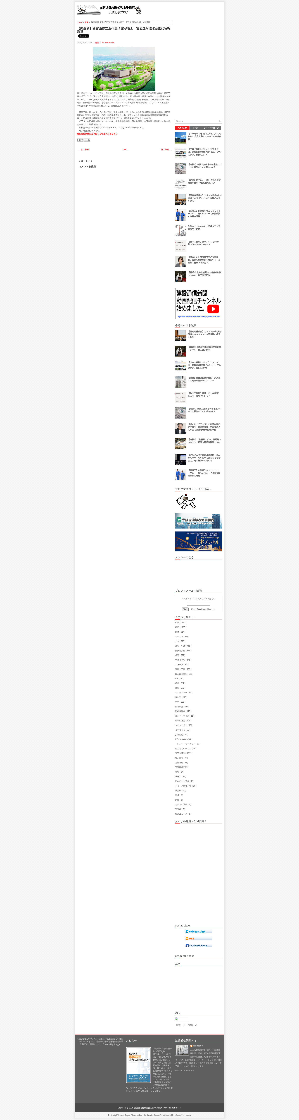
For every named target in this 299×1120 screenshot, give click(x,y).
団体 (177, 632)
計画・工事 (180, 669)
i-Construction (181, 739)
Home (80, 22)
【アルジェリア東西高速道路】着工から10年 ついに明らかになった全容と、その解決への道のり (204, 458)
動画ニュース (181, 814)
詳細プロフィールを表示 (184, 1070)
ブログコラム (181, 725)
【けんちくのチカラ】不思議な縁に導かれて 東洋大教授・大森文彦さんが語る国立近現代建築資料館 (204, 427)
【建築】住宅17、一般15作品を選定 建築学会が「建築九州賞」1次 (205, 181)
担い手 (178, 697)
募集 (177, 683)
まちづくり (180, 730)
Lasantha (142, 1115)
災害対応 (179, 734)
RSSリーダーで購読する (186, 1025)
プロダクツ (180, 660)
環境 (177, 772)
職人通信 (179, 757)
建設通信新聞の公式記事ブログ (148, 1107)
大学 (177, 702)
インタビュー (181, 692)
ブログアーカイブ (211, 128)
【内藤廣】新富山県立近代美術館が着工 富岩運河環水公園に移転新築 (124, 30)
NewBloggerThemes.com (181, 1115)
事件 (177, 795)
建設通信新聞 (198, 1046)
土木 (177, 641)
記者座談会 (180, 711)
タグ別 (195, 128)
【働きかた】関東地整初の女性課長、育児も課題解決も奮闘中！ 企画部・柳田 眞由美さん (204, 260)
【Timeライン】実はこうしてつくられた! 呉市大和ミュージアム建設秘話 (204, 136)
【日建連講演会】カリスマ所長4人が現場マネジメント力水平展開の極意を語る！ (204, 198)
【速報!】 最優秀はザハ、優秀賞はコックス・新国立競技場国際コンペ (204, 441)
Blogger (117, 1044)
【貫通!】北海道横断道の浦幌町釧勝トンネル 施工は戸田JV (204, 274)
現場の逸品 (180, 720)
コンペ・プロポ (182, 716)
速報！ (178, 776)
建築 (87, 22)
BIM (177, 678)
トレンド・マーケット (185, 743)
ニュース (179, 664)
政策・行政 (180, 646)
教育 (177, 655)
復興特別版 (180, 650)
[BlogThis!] (81, 140)
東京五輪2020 (181, 753)
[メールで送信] (78, 140)
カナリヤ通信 (181, 804)
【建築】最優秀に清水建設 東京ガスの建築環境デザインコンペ (204, 379)
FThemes (120, 1115)
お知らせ (179, 762)
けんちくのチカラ (183, 748)
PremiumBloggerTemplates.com (159, 1115)
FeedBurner (202, 609)
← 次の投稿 (83, 149)
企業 (177, 622)
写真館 (178, 809)
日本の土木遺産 (182, 781)
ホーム (125, 149)
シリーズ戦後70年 (183, 786)
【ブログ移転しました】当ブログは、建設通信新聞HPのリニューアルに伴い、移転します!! (204, 152)
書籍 (177, 688)
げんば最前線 (181, 674)
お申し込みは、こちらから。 (149, 1090)
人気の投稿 (182, 128)
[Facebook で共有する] (88, 140)
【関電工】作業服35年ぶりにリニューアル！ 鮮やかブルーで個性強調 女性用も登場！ (205, 213)
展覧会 (178, 790)
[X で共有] (85, 140)
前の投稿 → (166, 149)
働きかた (179, 706)
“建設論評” (180, 767)
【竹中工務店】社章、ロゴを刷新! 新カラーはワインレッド (204, 243)
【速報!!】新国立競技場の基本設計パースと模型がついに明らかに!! (205, 166)
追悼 (177, 800)
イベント (179, 636)
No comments (108, 42)
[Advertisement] (185, 9)
